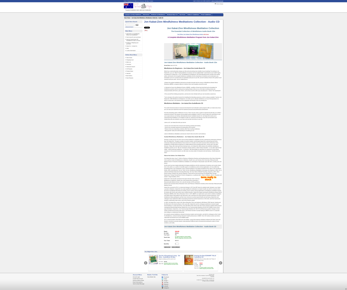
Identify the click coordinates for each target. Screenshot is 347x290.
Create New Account (138, 278)
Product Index (129, 71)
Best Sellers (129, 75)
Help (127, 48)
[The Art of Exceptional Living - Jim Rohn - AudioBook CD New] (153, 263)
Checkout (142, 1)
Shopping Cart (130, 1)
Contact (151, 1)
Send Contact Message (138, 283)
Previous (145, 263)
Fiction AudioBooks (206, 14)
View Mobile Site (151, 277)
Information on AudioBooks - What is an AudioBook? (133, 34)
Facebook (166, 277)
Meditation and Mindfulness (158, 14)
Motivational (146, 14)
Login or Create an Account (217, 1)
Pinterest (166, 284)
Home (125, 1)
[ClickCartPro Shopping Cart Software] (346, 289)
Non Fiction (182, 14)
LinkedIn (166, 286)
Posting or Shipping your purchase (132, 43)
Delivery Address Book (138, 280)
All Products (129, 69)
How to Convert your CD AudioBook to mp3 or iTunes (133, 40)
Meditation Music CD (172, 14)
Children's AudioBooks (193, 14)
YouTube (166, 282)
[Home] (138, 10)
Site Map (147, 1)
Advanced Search (129, 26)
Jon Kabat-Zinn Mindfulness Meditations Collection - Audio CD (147, 18)
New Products (129, 78)
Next (220, 263)
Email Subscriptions (138, 282)
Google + (166, 280)
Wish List (137, 1)
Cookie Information (131, 50)
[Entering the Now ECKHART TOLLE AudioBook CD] (188, 264)
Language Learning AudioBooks (133, 14)
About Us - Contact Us (131, 46)
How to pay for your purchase (133, 37)
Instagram (166, 288)
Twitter (165, 279)
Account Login (136, 277)
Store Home (127, 18)
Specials (128, 73)
